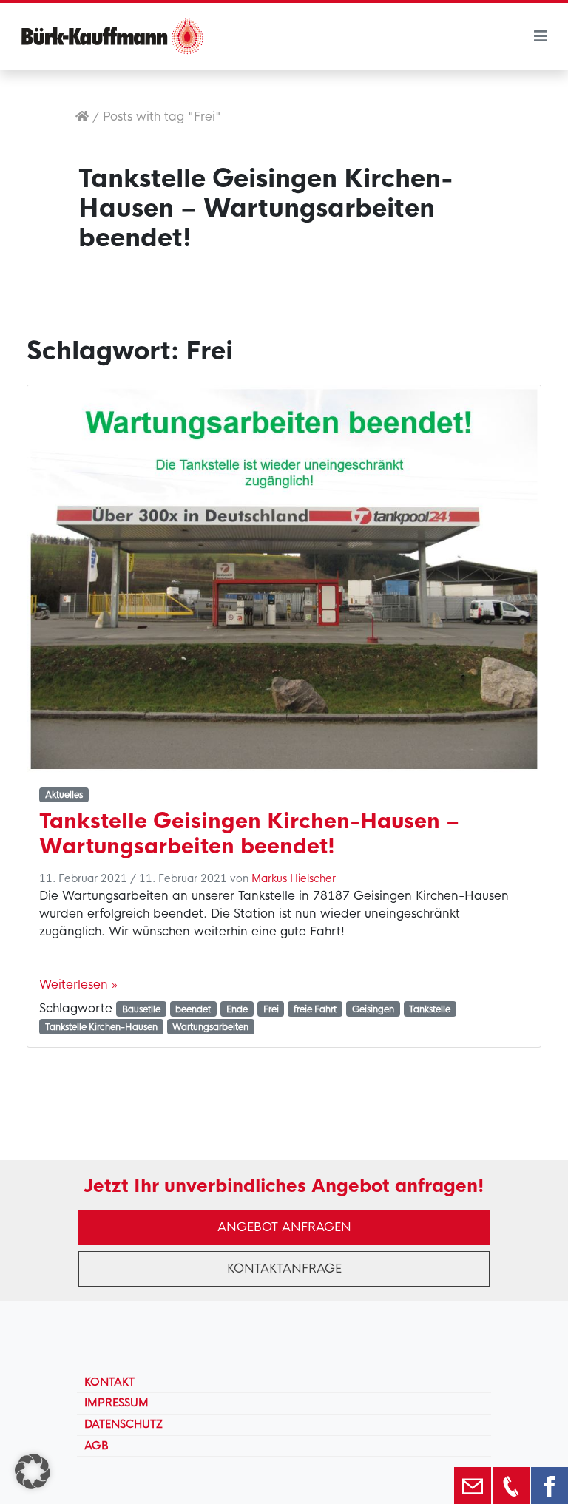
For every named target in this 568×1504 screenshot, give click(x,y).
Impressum (116, 1402)
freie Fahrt (315, 1009)
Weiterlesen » (78, 984)
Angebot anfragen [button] (284, 1227)
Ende (237, 1009)
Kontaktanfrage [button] (284, 1268)
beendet (193, 1009)
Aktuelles (64, 795)
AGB (96, 1445)
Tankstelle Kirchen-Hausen (101, 1027)
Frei (271, 1009)
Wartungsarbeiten (210, 1027)
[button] (32, 1471)
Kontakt (109, 1382)
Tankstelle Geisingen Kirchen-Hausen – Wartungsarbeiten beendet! (249, 833)
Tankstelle (429, 1009)
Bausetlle (141, 1009)
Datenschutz (123, 1424)
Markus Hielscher (293, 878)
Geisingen (373, 1009)
